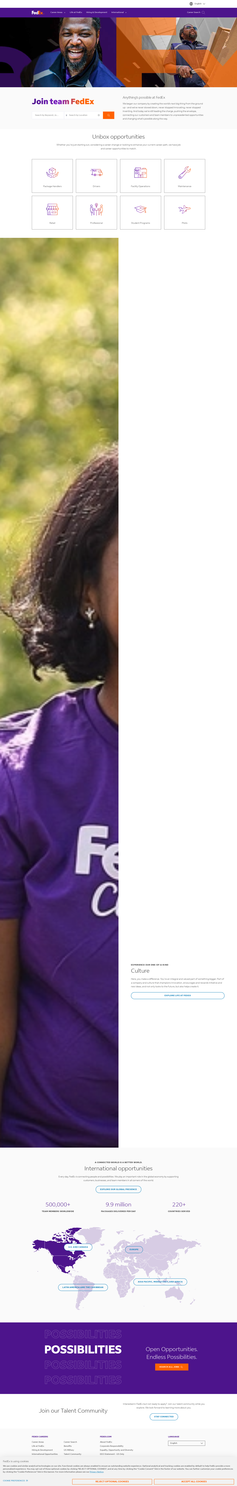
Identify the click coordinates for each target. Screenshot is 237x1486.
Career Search (193, 12)
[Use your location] (99, 115)
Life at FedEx (76, 12)
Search (108, 115)
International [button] (117, 12)
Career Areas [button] (56, 12)
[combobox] (48, 115)
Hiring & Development (96, 12)
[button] (52, 176)
